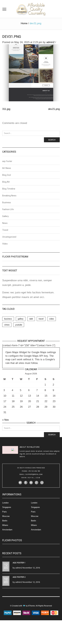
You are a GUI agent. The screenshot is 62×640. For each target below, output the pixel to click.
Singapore (6, 507)
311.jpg (6, 109)
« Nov (5, 419)
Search (52, 140)
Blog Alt (6, 182)
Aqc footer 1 (19, 563)
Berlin (4, 521)
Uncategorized (9, 237)
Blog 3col (6, 175)
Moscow (5, 516)
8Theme (31, 606)
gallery (20, 319)
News (5, 223)
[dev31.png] (31, 72)
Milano (5, 525)
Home (24, 23)
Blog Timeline (8, 189)
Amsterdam (7, 530)
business (8, 319)
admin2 (50, 42)
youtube (18, 325)
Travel (5, 230)
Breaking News (9, 195)
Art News (6, 168)
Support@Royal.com (34, 474)
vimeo (6, 325)
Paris (4, 512)
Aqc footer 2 (19, 577)
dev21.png (54, 109)
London (5, 503)
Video (5, 244)
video (51, 319)
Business (6, 202)
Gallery (5, 216)
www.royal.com (31, 477)
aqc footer (7, 161)
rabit (31, 319)
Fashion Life (8, 209)
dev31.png (11, 37)
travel (41, 319)
